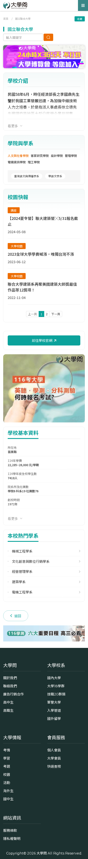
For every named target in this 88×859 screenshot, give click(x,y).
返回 (17, 615)
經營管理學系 (22, 571)
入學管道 (54, 710)
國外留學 (54, 718)
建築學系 (19, 581)
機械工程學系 (22, 551)
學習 (6, 758)
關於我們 (10, 678)
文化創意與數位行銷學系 (31, 561)
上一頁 (32, 314)
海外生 (8, 791)
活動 (6, 783)
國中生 (8, 799)
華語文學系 (55, 176)
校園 (6, 774)
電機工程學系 (22, 592)
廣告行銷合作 (13, 694)
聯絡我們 (10, 686)
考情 (6, 750)
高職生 (8, 710)
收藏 (79, 19)
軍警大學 (54, 702)
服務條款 (10, 830)
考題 (6, 766)
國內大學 (54, 678)
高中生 (8, 702)
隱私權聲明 (11, 838)
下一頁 (55, 314)
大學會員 (54, 758)
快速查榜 (54, 766)
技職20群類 (56, 694)
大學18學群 (56, 686)
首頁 (5, 18)
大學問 (42, 853)
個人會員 (54, 750)
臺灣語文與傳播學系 (26, 176)
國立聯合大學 (23, 18)
